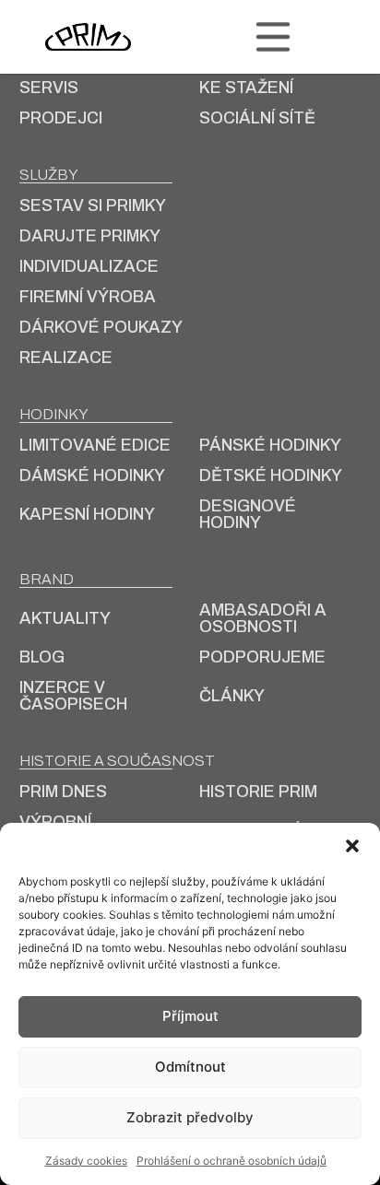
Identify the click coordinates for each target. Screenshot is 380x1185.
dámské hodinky (92, 475)
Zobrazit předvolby (190, 1117)
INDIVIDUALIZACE (89, 266)
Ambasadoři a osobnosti (263, 618)
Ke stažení (246, 87)
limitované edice (95, 445)
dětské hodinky (270, 475)
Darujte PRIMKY (89, 236)
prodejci (60, 118)
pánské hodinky (270, 445)
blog (42, 657)
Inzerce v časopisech (73, 695)
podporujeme (262, 657)
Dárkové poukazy (101, 327)
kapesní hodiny (87, 514)
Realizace (66, 357)
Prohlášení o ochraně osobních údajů (232, 1160)
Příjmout (190, 1016)
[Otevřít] (273, 37)
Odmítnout (190, 1066)
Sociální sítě (257, 118)
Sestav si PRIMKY (92, 205)
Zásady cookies (86, 1160)
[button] (352, 846)
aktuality (65, 618)
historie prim (258, 791)
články (232, 695)
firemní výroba (87, 296)
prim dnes (63, 791)
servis (48, 87)
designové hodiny (247, 514)
